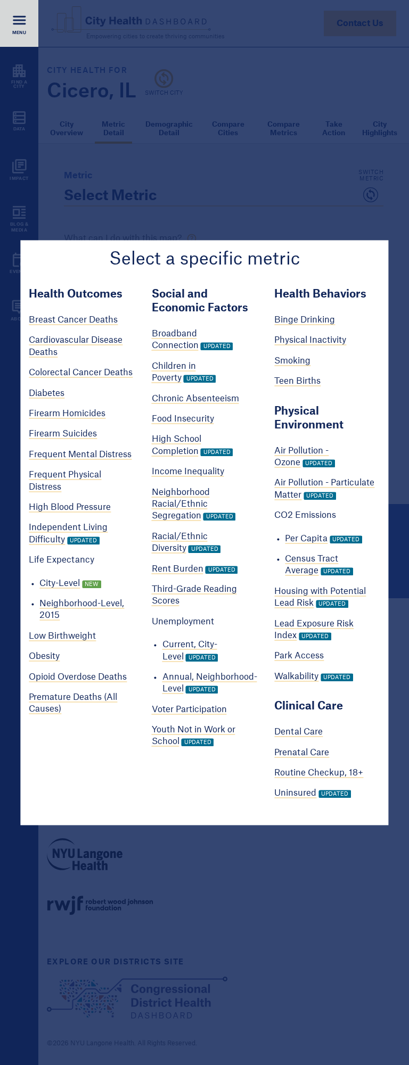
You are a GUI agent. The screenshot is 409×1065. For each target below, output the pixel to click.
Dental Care (298, 732)
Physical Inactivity (310, 340)
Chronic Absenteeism (195, 398)
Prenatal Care (301, 752)
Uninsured (295, 793)
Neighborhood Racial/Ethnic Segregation (181, 504)
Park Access (299, 656)
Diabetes (46, 393)
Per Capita (306, 538)
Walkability (296, 676)
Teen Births (297, 381)
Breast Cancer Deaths (73, 320)
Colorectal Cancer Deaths (81, 373)
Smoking (292, 361)
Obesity (44, 657)
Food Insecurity (183, 419)
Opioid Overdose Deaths (78, 677)
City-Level (59, 583)
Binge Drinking (304, 320)
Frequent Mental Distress (80, 454)
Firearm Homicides (67, 413)
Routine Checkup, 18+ (318, 773)
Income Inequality (188, 472)
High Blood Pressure (70, 507)
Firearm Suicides (63, 434)
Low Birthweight (62, 636)
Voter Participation (189, 709)
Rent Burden (177, 569)
